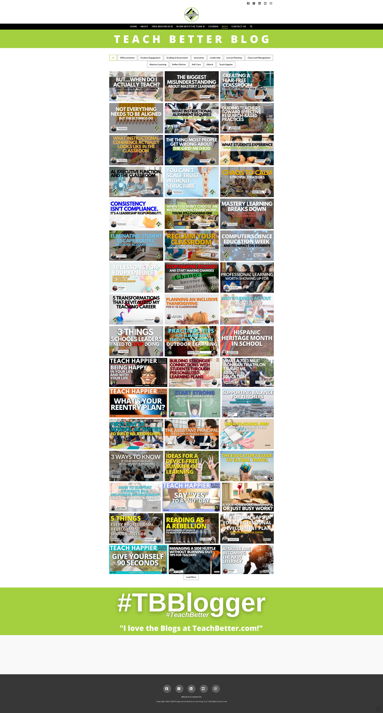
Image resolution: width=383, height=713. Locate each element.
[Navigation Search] (251, 27)
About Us (185, 697)
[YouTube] (265, 3)
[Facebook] (248, 3)
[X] (254, 3)
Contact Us (197, 697)
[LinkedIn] (260, 3)
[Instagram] (271, 3)
